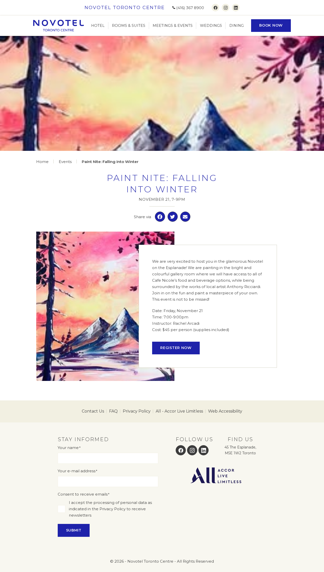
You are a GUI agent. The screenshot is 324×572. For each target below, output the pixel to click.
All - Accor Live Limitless (179, 411)
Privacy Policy (137, 411)
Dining (236, 25)
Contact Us (93, 411)
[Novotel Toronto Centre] (58, 25)
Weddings (211, 25)
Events (65, 161)
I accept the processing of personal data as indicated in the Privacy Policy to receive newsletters (110, 509)
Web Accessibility (225, 411)
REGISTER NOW (175, 347)
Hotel (98, 25)
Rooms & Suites (128, 25)
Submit (74, 530)
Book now (271, 25)
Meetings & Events (173, 25)
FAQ (113, 411)
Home (42, 161)
